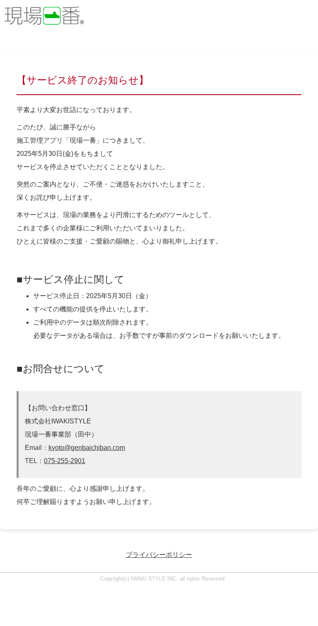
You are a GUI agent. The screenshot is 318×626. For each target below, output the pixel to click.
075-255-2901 (64, 460)
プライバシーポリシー (159, 554)
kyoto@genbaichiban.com (86, 447)
